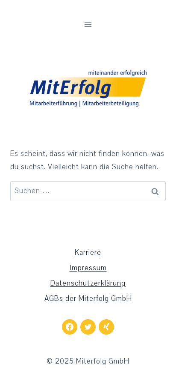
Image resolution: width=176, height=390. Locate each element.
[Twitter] (88, 327)
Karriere (88, 252)
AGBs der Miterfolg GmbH (88, 298)
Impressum (88, 268)
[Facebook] (69, 327)
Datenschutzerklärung (88, 283)
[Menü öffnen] (88, 24)
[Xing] (106, 327)
